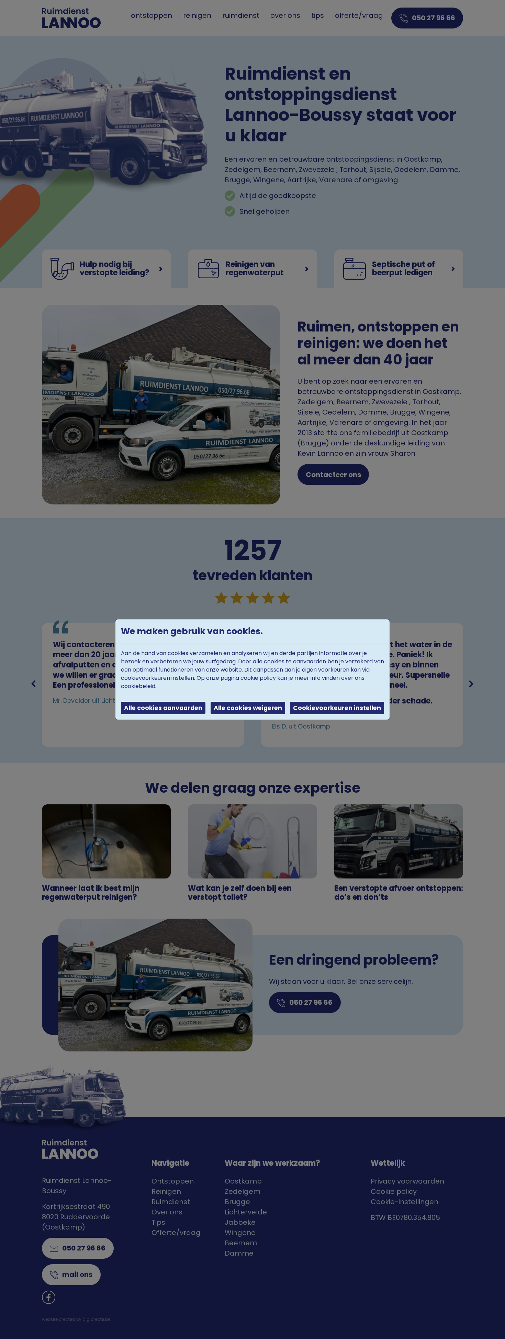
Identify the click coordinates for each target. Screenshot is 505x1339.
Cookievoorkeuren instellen (337, 708)
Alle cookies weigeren (248, 708)
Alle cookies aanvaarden (163, 708)
